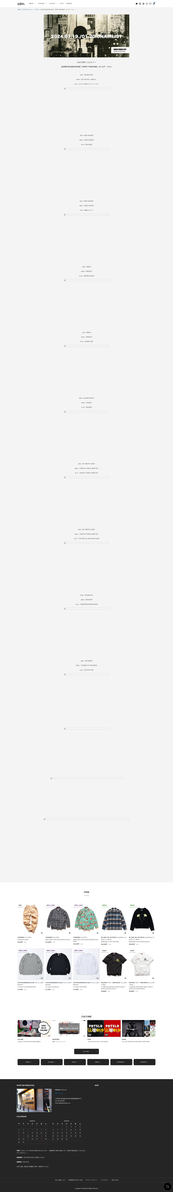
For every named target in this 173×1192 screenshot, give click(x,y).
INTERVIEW (55, 1039)
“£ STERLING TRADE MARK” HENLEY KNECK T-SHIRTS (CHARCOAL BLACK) (113, 987)
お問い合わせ (115, 1180)
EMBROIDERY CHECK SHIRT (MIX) (110, 941)
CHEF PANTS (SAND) (23, 939)
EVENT (74, 1062)
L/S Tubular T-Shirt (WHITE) (80, 987)
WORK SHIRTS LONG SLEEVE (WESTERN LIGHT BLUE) (85, 940)
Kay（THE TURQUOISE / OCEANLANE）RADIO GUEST (136, 1041)
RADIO (37, 9)
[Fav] (147, 3)
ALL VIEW (86, 1051)
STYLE (62, 3)
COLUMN (20, 1039)
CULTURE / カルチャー (28, 9)
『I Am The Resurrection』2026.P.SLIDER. (97, 1041)
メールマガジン (104, 1180)
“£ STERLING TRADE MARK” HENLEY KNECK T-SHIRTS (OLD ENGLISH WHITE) (141, 987)
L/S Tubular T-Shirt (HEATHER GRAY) (27, 987)
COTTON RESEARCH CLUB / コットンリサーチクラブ (31, 983)
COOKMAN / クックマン (25, 937)
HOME (19, 9)
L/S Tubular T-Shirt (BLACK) (52, 987)
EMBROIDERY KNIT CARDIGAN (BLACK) (139, 941)
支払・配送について (60, 1180)
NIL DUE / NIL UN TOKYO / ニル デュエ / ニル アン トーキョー (113, 938)
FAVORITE (69, 3)
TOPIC (89, 1039)
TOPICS (27, 1062)
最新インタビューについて (58, 1041)
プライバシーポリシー (91, 1180)
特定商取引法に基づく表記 (76, 1180)
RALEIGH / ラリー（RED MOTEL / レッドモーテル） (114, 983)
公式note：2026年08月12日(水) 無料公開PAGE (29, 1041)
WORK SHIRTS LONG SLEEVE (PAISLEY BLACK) (57, 939)
